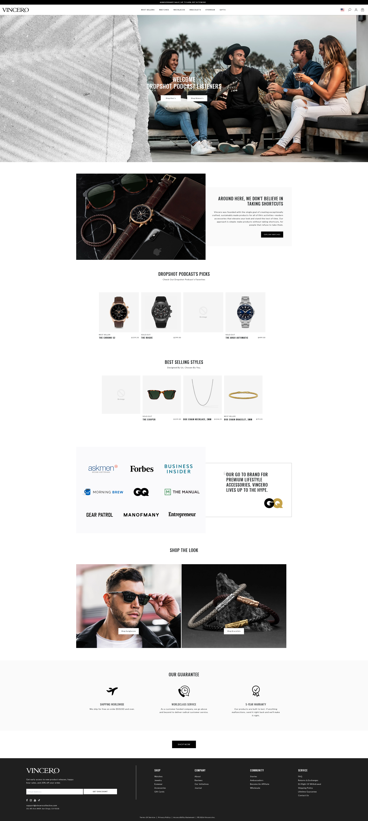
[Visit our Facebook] (27, 800)
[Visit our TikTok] (39, 800)
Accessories (160, 788)
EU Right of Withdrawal (309, 784)
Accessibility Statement (184, 817)
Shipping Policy (305, 788)
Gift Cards (159, 792)
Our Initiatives (202, 784)
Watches (158, 776)
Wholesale (255, 788)
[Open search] (349, 9)
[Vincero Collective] (15, 9)
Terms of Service (147, 817)
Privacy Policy (164, 817)
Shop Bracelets (234, 631)
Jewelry (158, 780)
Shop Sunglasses (128, 631)
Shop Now (184, 744)
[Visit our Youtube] (35, 800)
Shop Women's (197, 98)
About (198, 776)
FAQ (300, 776)
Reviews (199, 780)
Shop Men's (171, 98)
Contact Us (303, 795)
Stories (253, 776)
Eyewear (158, 784)
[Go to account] (356, 9)
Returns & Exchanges (308, 780)
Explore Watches (272, 234)
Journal (198, 788)
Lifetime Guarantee (307, 792)
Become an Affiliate (259, 784)
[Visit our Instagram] (31, 800)
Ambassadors (256, 780)
